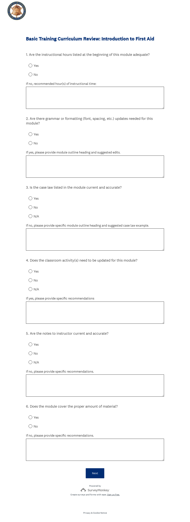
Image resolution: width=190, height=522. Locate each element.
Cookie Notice (100, 512)
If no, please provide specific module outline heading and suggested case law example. (87, 225)
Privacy (87, 512)
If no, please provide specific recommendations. (60, 371)
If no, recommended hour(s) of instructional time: (61, 84)
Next (95, 473)
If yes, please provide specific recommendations (60, 298)
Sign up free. (113, 494)
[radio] (28, 65)
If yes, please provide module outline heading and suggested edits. (73, 152)
